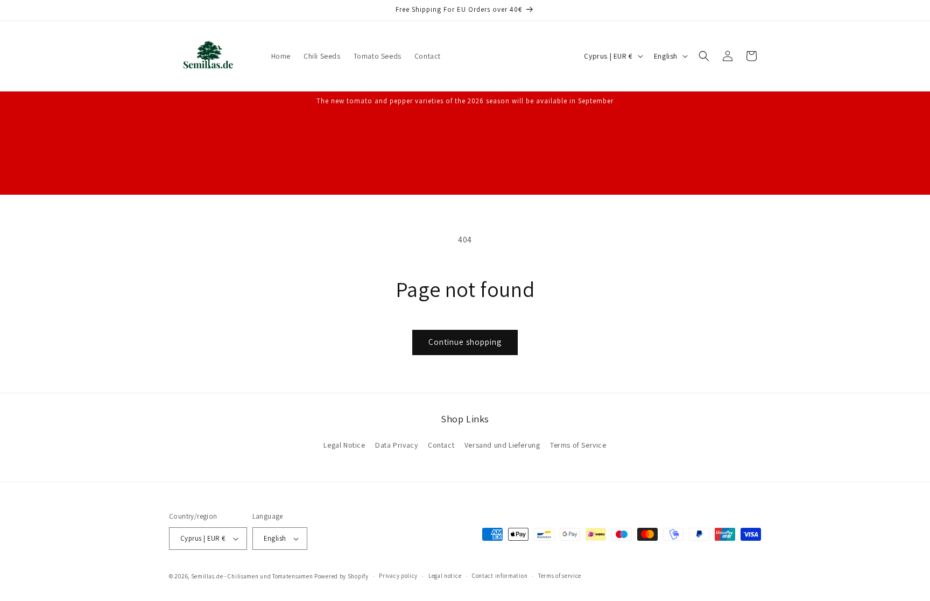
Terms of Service (578, 445)
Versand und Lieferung (502, 445)
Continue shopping (465, 342)
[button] (704, 56)
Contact (441, 445)
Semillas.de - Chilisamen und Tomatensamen (252, 576)
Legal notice (444, 575)
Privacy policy (398, 575)
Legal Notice (344, 445)
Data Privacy (396, 445)
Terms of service (559, 575)
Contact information (499, 575)
